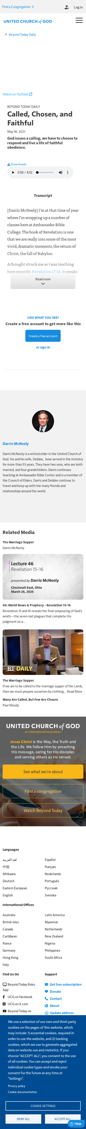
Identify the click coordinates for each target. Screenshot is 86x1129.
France (7, 943)
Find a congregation (43, 791)
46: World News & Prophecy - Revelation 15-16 (37, 605)
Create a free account (43, 336)
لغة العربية (10, 859)
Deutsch (8, 881)
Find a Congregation (16, 6)
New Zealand (54, 936)
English (8, 895)
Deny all (23, 1119)
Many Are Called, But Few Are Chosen (30, 699)
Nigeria (50, 943)
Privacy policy (16, 1086)
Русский (51, 888)
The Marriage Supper (18, 542)
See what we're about (43, 771)
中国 (6, 866)
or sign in (43, 347)
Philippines (52, 950)
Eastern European (15, 888)
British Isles (11, 922)
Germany (9, 950)
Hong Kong (10, 957)
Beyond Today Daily (22, 34)
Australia (9, 915)
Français (50, 866)
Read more (43, 279)
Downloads (18, 164)
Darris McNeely (16, 443)
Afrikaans (9, 874)
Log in (78, 7)
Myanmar (51, 922)
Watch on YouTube (16, 94)
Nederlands (53, 874)
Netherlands (53, 929)
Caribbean (10, 936)
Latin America (55, 915)
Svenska (50, 895)
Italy (6, 964)
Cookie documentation (22, 1092)
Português (52, 881)
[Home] (28, 21)
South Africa (53, 957)
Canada (8, 929)
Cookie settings (43, 1106)
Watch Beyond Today (43, 810)
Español (50, 859)
